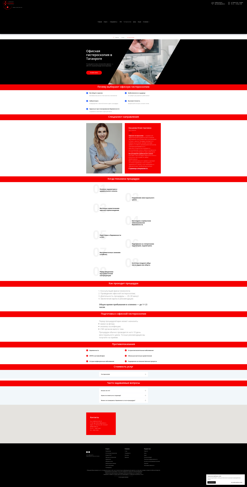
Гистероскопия (127, 22)
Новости (146, 451)
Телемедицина (108, 467)
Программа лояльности (149, 465)
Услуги (122, 37)
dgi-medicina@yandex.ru (220, 4)
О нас (126, 451)
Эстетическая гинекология (111, 453)
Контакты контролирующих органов (152, 461)
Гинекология (108, 451)
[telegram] (87, 452)
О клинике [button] (146, 22)
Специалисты (127, 453)
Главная (100, 22)
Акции (139, 22)
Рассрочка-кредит (148, 457)
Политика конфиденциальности (151, 459)
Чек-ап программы (109, 465)
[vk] (89, 452)
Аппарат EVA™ (108, 455)
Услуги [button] (105, 22)
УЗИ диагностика (109, 461)
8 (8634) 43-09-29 (218, 2)
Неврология (108, 459)
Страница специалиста (138, 168)
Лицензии (146, 463)
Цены (134, 22)
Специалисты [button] (113, 22)
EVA (121, 22)
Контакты (127, 455)
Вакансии (127, 457)
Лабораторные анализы (110, 463)
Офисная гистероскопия (110, 457)
